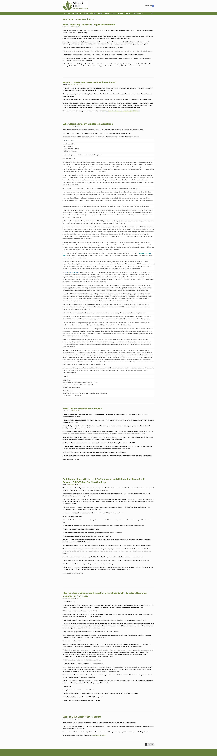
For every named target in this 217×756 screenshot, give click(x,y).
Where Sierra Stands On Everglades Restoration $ (88, 123)
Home (68, 13)
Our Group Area (76, 13)
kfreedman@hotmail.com (99, 735)
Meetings (92, 13)
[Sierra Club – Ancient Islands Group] (75, 5)
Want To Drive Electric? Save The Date (82, 716)
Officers (85, 13)
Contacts (120, 13)
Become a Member (138, 13)
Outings (100, 13)
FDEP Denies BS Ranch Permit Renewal (82, 408)
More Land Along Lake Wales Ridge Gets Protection (89, 24)
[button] (151, 13)
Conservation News (110, 13)
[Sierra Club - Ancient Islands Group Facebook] (153, 6)
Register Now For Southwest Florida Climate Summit (89, 82)
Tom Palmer (78, 26)
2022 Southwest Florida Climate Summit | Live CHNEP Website (120, 111)
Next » (152, 744)
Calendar (127, 13)
